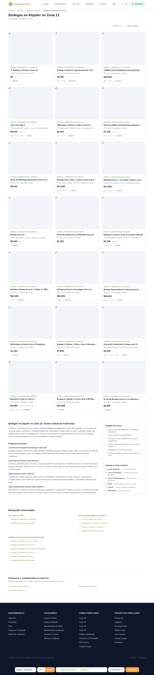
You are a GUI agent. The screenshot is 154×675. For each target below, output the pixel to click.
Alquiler (50, 670)
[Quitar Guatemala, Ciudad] (76, 670)
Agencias (12, 618)
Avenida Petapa (18, 590)
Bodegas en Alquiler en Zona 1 (22, 556)
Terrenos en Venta (51, 634)
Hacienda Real (121, 626)
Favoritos (139, 4)
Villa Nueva (84, 642)
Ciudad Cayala (85, 646)
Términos (132, 658)
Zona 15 (82, 626)
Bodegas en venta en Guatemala (23, 523)
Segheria (118, 622)
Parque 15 (119, 618)
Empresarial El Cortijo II (21, 586)
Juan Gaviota (120, 634)
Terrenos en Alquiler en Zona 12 (92, 527)
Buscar (133, 670)
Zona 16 (82, 630)
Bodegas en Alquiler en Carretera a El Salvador (28, 549)
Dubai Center (120, 630)
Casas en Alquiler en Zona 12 (92, 519)
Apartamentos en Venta (53, 626)
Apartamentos (60, 4)
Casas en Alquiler (51, 622)
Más (114, 4)
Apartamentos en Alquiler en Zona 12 (94, 523)
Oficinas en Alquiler (51, 638)
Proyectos (12, 622)
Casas (45, 4)
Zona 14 (82, 622)
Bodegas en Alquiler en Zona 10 (22, 552)
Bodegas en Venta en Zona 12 (92, 531)
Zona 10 (82, 618)
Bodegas (89, 4)
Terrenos (75, 4)
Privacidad (142, 658)
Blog (10, 626)
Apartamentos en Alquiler (54, 630)
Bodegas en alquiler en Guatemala (23, 519)
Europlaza (119, 642)
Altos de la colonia (89, 586)
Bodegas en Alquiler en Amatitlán (23, 560)
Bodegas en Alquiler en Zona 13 (22, 545)
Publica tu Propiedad (16, 630)
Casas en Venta (50, 618)
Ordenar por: (117, 26)
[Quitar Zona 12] (88, 670)
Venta (41, 670)
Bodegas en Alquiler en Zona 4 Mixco (24, 541)
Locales (103, 4)
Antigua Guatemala (87, 634)
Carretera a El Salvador (88, 638)
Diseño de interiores (16, 634)
